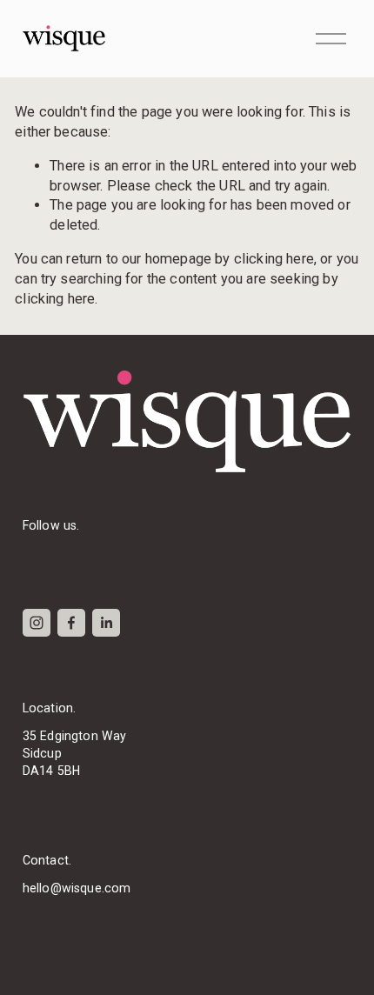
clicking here (274, 258)
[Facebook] (71, 623)
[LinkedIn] (106, 623)
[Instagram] (36, 623)
